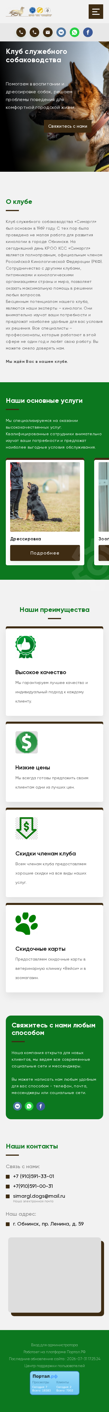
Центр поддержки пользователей (54, 1366)
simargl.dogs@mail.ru (39, 1196)
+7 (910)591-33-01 (33, 1176)
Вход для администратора (54, 1345)
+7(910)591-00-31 (33, 1186)
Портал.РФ (76, 1352)
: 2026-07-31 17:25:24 (82, 1359)
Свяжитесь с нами (67, 126)
